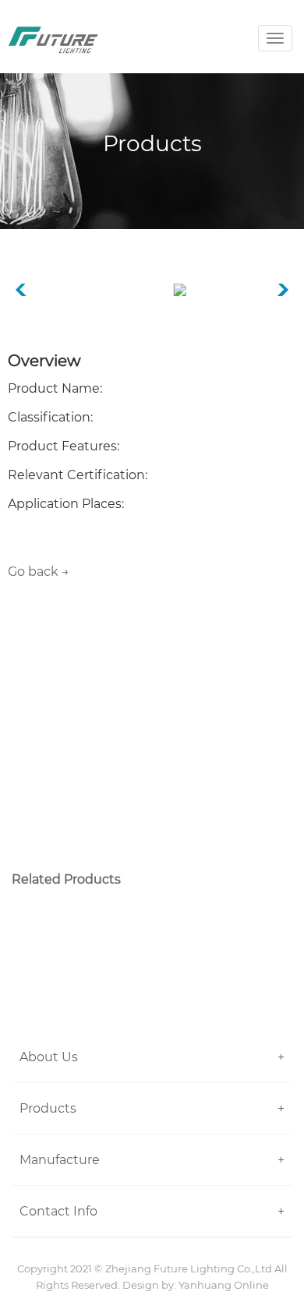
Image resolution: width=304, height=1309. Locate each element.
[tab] (152, 1057)
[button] (152, 1056)
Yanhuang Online (224, 1285)
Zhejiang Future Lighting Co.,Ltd (188, 1268)
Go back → (38, 571)
